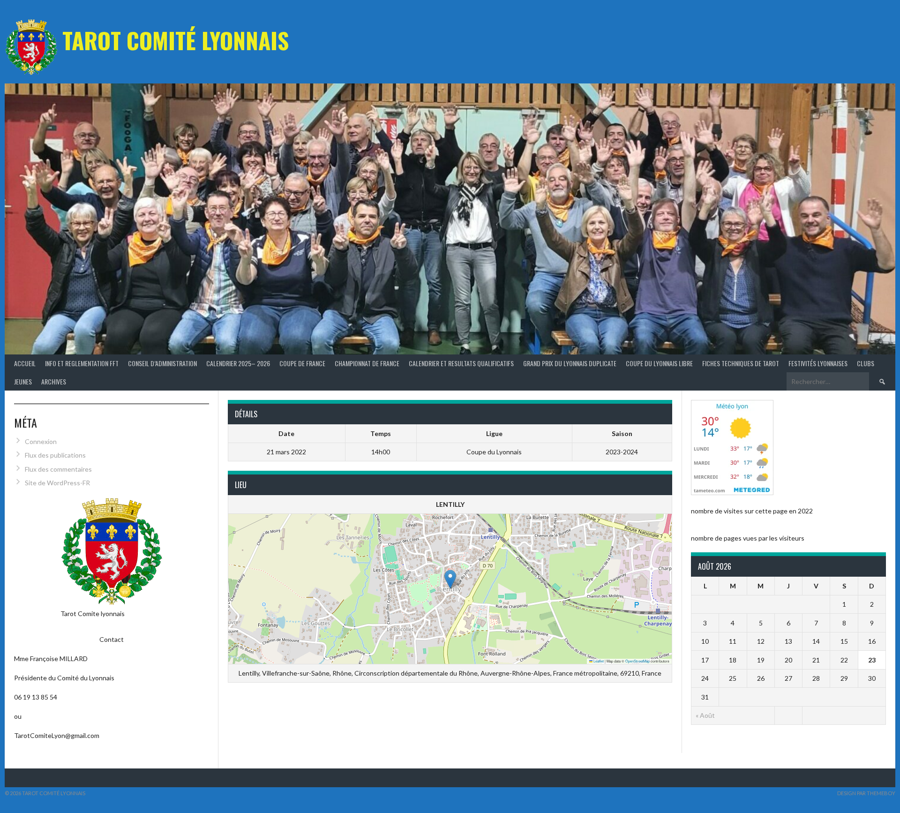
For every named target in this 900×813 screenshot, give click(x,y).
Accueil (25, 363)
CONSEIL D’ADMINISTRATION (162, 363)
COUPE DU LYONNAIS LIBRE (659, 363)
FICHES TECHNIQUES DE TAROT (740, 363)
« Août (705, 715)
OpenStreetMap (637, 660)
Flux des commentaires (58, 469)
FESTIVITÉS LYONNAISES (818, 363)
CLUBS (865, 363)
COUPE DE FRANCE (302, 363)
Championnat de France (367, 363)
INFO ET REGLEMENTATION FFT (82, 363)
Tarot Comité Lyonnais (175, 40)
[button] (450, 579)
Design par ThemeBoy (866, 793)
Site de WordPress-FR (57, 483)
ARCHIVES (53, 381)
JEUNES (23, 381)
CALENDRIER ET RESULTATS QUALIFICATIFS (461, 363)
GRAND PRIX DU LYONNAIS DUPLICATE (569, 363)
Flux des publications (55, 455)
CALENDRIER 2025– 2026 (238, 363)
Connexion (41, 441)
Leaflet (598, 660)
